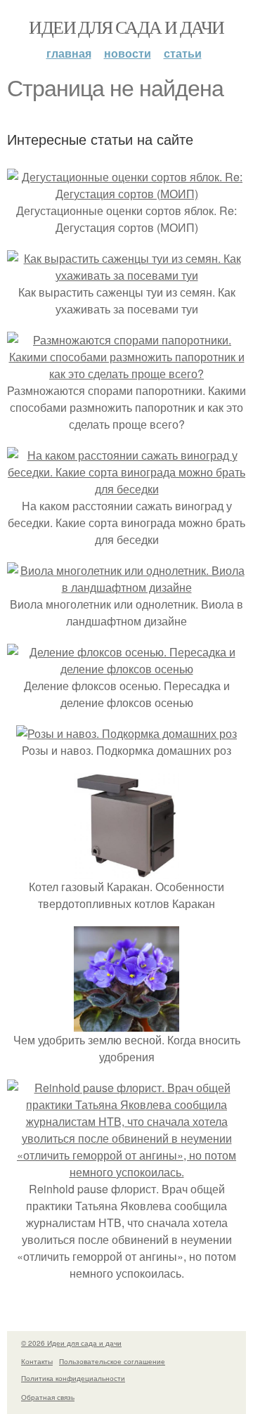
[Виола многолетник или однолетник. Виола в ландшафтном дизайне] (126, 587)
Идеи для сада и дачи (126, 27)
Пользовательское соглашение (112, 1361)
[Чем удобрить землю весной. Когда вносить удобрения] (126, 1023)
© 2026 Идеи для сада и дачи (71, 1343)
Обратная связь (47, 1397)
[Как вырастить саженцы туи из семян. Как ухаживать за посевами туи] (126, 275)
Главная (68, 53)
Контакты (37, 1361)
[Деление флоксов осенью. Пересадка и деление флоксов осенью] (126, 669)
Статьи (183, 53)
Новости (127, 53)
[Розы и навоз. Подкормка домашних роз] (126, 733)
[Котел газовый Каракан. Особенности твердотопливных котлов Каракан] (126, 870)
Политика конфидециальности (73, 1378)
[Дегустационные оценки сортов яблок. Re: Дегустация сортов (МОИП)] (126, 194)
